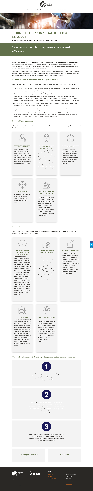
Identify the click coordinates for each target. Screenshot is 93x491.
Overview (29, 9)
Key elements (37, 9)
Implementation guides (49, 9)
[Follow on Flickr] (39, 474)
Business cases (62, 9)
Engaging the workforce (28, 455)
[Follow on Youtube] (37, 474)
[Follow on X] (31, 474)
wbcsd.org (50, 474)
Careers (50, 476)
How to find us (69, 484)
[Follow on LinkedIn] (34, 474)
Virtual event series (52, 478)
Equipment (64, 455)
